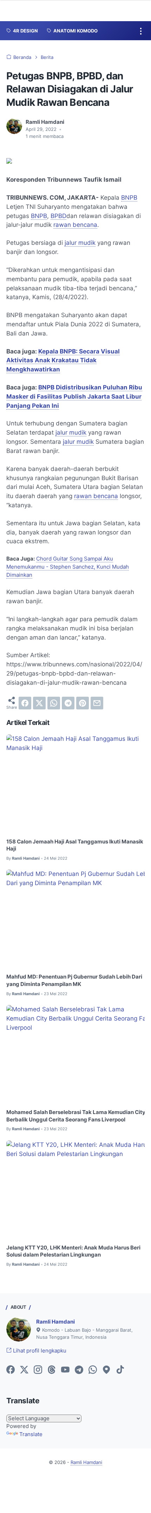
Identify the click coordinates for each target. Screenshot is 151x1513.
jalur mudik (80, 242)
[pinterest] (82, 703)
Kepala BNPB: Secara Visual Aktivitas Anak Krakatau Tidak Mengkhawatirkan (63, 360)
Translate (30, 1434)
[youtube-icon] (65, 1370)
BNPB (129, 197)
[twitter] (39, 703)
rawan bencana (75, 224)
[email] (97, 703)
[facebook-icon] (10, 1370)
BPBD (58, 215)
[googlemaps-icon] (106, 1370)
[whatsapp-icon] (92, 1370)
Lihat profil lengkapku (39, 1351)
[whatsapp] (53, 703)
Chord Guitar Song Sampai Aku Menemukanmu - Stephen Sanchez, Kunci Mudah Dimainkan (67, 567)
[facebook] (25, 703)
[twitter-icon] (24, 1370)
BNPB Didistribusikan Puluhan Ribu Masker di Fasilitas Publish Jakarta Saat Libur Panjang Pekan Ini (74, 396)
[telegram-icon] (79, 1370)
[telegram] (68, 703)
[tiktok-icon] (120, 1370)
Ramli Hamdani (55, 1322)
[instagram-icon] (38, 1370)
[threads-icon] (51, 1370)
